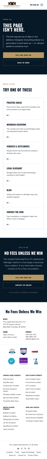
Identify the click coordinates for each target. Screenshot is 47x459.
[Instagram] (29, 448)
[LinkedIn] (18, 448)
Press (17, 452)
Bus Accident (30, 392)
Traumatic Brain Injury (11, 401)
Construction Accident (11, 386)
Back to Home (23, 62)
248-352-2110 (31, 334)
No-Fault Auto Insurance (34, 414)
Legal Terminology (27, 452)
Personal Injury (8, 379)
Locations (9, 452)
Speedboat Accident (10, 426)
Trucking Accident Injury (34, 421)
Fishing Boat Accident (11, 419)
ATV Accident (31, 386)
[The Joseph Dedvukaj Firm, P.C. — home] (12, 5)
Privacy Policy (33, 455)
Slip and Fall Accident (11, 398)
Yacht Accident (8, 429)
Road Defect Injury (32, 399)
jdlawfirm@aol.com (32, 339)
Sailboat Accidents (10, 416)
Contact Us (22, 455)
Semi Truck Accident (33, 389)
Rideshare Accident (33, 395)
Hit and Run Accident (33, 382)
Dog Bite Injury (8, 382)
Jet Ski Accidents (9, 423)
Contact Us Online (23, 285)
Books (39, 452)
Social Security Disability (34, 418)
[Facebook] (22, 448)
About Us (12, 455)
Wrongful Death (31, 411)
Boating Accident (9, 413)
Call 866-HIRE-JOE (23, 55)
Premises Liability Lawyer (12, 394)
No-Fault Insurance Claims (10, 390)
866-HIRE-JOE (34, 5)
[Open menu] (42, 5)
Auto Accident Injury (33, 379)
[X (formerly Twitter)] (25, 448)
